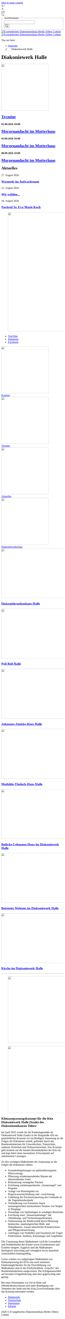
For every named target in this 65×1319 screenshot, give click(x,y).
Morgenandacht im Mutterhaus (28, 131)
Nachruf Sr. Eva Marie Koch (21, 207)
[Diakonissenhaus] (31, 33)
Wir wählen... (10, 194)
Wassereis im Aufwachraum (20, 181)
